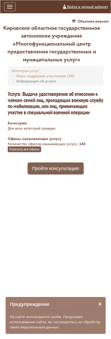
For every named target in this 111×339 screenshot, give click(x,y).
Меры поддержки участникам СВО (45, 76)
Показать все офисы (24, 149)
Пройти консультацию (55, 168)
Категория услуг (25, 71)
